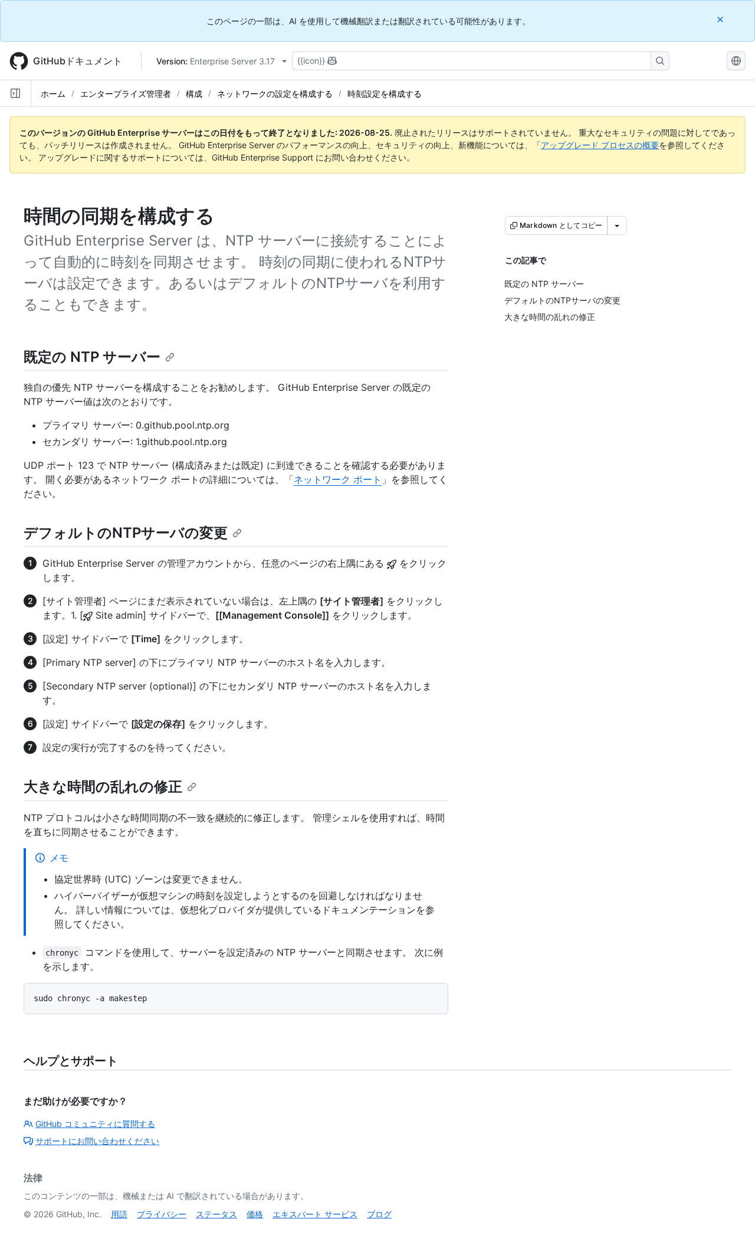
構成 (194, 94)
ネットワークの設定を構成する (275, 94)
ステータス (216, 1214)
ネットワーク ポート (338, 479)
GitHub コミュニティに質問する (95, 1124)
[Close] (721, 19)
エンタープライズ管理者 (125, 94)
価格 (255, 1214)
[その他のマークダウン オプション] (617, 225)
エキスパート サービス (315, 1214)
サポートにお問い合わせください (97, 1141)
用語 (119, 1214)
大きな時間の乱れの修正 (103, 786)
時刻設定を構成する (384, 94)
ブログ (379, 1214)
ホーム (53, 94)
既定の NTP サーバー (92, 356)
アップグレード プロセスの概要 (600, 145)
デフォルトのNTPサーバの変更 (126, 532)
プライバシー (161, 1214)
